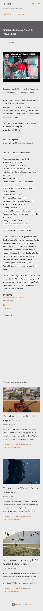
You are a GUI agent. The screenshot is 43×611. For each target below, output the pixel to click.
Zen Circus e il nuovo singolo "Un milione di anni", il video (21, 561)
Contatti (21, 14)
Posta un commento (23, 445)
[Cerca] (33, 4)
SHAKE (7, 4)
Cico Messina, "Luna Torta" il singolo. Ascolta (18, 418)
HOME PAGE (7, 14)
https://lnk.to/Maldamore (12, 130)
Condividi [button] (7, 308)
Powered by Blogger (23, 604)
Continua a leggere (12, 447)
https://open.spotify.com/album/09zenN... (18, 143)
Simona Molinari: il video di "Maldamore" (15, 299)
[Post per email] (4, 305)
